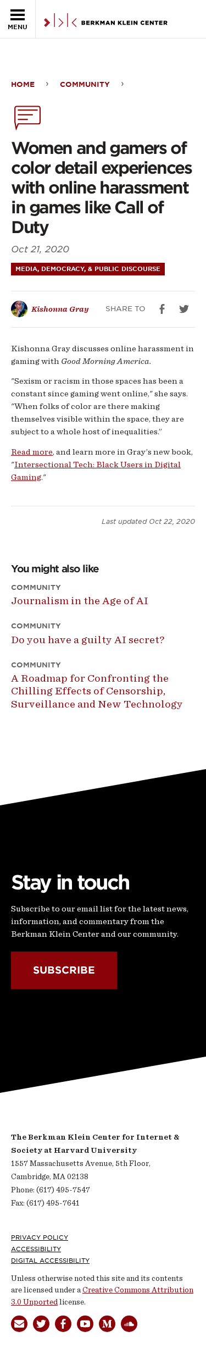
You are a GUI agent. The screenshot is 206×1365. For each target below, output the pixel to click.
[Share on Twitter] (184, 309)
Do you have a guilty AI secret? (87, 639)
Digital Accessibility (50, 1260)
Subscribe (64, 970)
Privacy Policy (39, 1237)
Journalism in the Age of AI (79, 600)
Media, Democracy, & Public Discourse (87, 269)
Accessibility (36, 1249)
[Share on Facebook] (162, 309)
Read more (32, 451)
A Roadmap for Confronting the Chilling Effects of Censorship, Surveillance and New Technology (97, 691)
